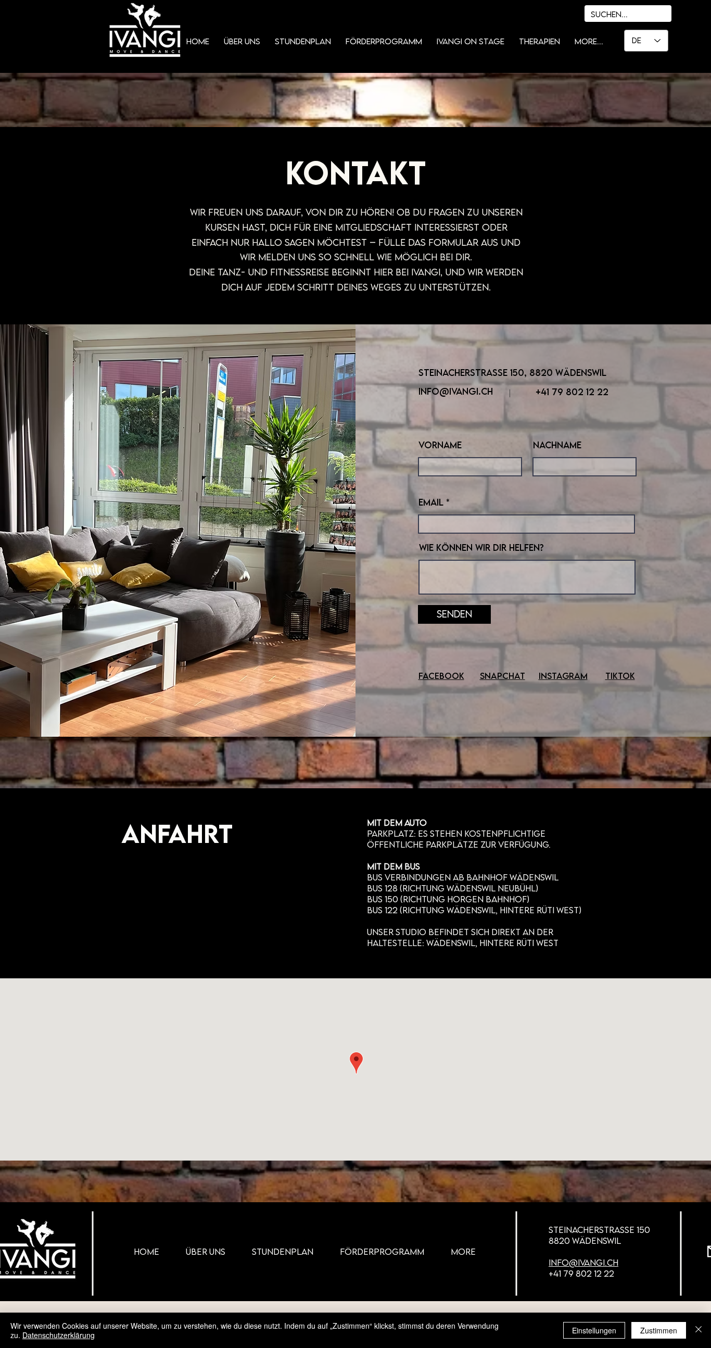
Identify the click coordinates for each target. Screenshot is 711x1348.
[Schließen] (698, 1330)
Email (430, 502)
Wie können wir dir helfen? (481, 548)
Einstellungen (594, 1330)
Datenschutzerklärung (58, 1335)
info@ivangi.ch (455, 391)
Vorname (440, 445)
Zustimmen (658, 1330)
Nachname (557, 445)
